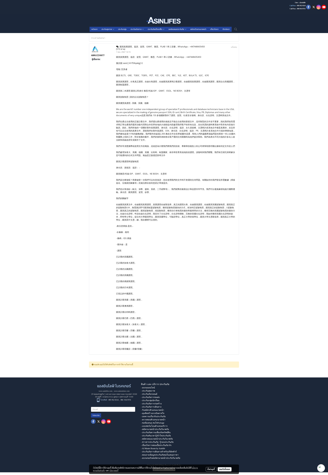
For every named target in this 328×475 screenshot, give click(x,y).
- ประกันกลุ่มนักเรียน (150, 400)
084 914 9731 (126, 400)
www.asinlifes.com (105, 391)
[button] (236, 29)
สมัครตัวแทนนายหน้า (198, 29)
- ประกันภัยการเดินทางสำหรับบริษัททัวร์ (159, 452)
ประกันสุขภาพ (107, 29)
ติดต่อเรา (226, 29)
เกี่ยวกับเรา (214, 29)
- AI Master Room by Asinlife (153, 448)
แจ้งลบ (234, 47)
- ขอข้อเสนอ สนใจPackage (152, 423)
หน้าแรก (94, 29)
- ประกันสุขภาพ (148, 391)
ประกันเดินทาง (136, 29)
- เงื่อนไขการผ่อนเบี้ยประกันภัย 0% (156, 445)
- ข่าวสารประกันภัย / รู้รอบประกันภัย (157, 442)
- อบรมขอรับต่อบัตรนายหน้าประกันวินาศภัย (160, 458)
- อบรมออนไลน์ (148, 388)
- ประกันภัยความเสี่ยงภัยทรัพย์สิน (156, 432)
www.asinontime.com (122, 391)
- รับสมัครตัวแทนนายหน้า (152, 410)
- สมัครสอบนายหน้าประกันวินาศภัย (157, 439)
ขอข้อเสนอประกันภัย (176, 29)
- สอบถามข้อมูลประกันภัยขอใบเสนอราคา (159, 455)
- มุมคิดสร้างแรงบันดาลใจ (152, 413)
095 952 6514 (301, 6)
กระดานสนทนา (98, 37)
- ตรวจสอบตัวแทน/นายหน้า (153, 420)
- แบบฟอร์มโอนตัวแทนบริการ (154, 426)
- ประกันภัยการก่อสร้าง (151, 404)
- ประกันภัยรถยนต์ (149, 394)
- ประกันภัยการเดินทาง (151, 407)
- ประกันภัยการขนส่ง (150, 397)
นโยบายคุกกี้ (113, 470)
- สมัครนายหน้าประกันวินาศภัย (155, 429)
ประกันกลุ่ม (122, 29)
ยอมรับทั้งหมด (224, 469)
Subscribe (96, 415)
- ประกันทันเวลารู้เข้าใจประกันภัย (156, 436)
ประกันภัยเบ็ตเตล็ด (155, 29)
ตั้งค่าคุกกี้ (211, 469)
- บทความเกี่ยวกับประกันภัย (153, 416)
